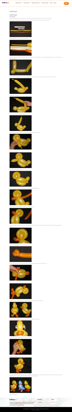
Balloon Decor (19, 2)
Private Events (26, 2)
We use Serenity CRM (36, 410)
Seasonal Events (45, 2)
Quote (66, 3)
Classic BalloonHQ (54, 402)
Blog (51, 2)
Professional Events (35, 2)
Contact (54, 2)
